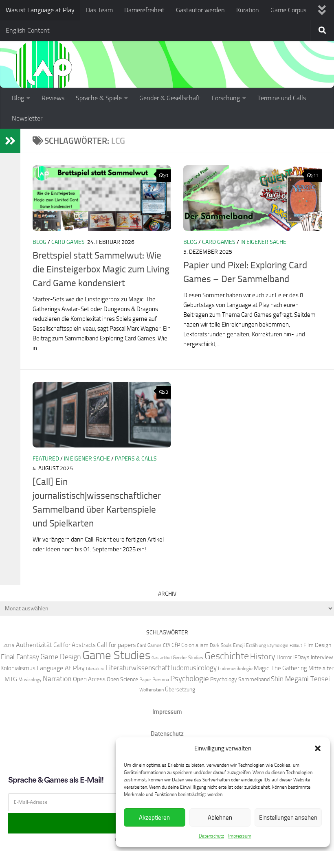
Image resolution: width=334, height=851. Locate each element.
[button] (318, 748)
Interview (322, 657)
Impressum (239, 836)
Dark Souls (221, 645)
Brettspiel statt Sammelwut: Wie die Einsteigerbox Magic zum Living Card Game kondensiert (101, 269)
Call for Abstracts (74, 645)
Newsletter (27, 118)
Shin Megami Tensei (300, 679)
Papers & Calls (136, 458)
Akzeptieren (154, 817)
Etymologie (277, 645)
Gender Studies (188, 657)
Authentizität (34, 645)
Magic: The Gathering (280, 668)
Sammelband (254, 679)
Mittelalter (321, 668)
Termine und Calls (281, 98)
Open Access (89, 679)
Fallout (296, 645)
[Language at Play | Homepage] (42, 67)
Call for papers (116, 645)
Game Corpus (288, 10)
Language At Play (61, 668)
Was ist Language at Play (40, 10)
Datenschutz (211, 836)
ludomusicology (194, 668)
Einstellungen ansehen (288, 817)
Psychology (223, 679)
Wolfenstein (151, 690)
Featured (46, 458)
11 (316, 175)
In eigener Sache (263, 242)
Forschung (226, 98)
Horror (284, 657)
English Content (28, 30)
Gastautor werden (200, 10)
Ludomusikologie (235, 668)
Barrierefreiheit (144, 10)
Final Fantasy (20, 657)
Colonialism (195, 645)
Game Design (60, 656)
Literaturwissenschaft (138, 668)
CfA (166, 645)
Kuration (247, 10)
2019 (9, 645)
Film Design (317, 645)
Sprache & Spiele (99, 98)
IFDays (301, 657)
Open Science (122, 679)
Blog (18, 98)
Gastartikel (161, 657)
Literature (95, 668)
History (262, 656)
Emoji (239, 645)
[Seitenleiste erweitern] (10, 141)
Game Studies (116, 655)
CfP (175, 645)
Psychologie (189, 678)
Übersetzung (180, 689)
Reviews (53, 98)
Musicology (30, 679)
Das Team (99, 10)
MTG (10, 679)
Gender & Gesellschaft (169, 98)
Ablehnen (220, 817)
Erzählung (256, 645)
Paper (145, 679)
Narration (57, 678)
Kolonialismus (17, 668)
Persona (160, 679)
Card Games (68, 242)
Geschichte (226, 656)
